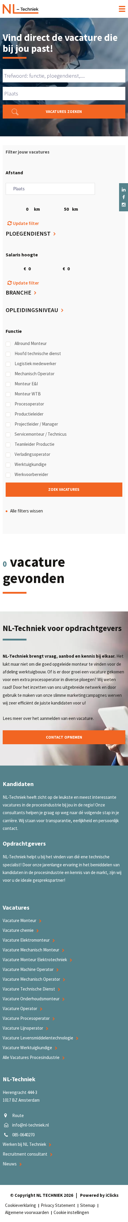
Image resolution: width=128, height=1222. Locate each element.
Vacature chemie (18, 930)
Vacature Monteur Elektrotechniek (35, 959)
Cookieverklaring (20, 1205)
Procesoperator (29, 404)
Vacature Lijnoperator (23, 1028)
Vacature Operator (20, 1008)
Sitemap (87, 1205)
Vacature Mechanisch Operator (31, 979)
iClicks (112, 1195)
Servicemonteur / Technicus (41, 434)
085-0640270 (23, 1135)
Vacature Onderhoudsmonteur (31, 998)
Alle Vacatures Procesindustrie (31, 1057)
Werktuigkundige (30, 464)
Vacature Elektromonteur (26, 940)
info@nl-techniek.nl (30, 1125)
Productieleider (29, 414)
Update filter (25, 223)
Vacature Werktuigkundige (27, 1047)
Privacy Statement (58, 1205)
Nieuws (10, 1164)
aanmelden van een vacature (66, 718)
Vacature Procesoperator (26, 1018)
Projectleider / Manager (36, 424)
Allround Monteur (31, 343)
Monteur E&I (26, 383)
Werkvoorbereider (31, 474)
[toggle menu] (120, 9)
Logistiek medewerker (35, 363)
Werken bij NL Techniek (24, 1144)
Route (18, 1115)
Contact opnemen (64, 737)
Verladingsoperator (32, 454)
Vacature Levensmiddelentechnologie (38, 1038)
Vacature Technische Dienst (29, 989)
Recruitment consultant (25, 1154)
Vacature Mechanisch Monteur (31, 950)
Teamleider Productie (34, 444)
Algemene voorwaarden (27, 1212)
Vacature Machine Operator (28, 969)
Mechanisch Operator (34, 373)
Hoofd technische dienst (38, 353)
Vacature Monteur (19, 920)
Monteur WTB (28, 394)
